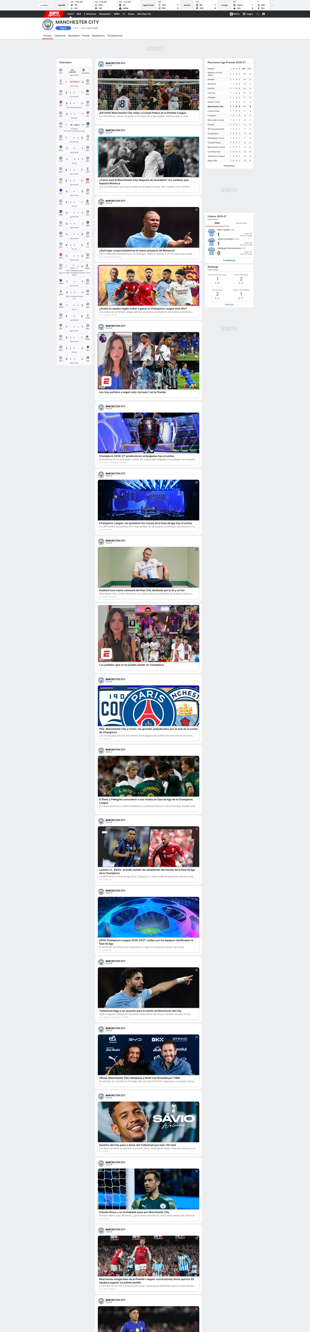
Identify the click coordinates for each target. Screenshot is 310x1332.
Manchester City (215, 106)
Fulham (211, 124)
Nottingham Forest (216, 138)
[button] (257, 14)
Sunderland (213, 133)
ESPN (54, 14)
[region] (229, 115)
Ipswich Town (214, 102)
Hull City (211, 93)
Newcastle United (216, 120)
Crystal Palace (214, 142)
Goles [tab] (217, 223)
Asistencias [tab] (241, 223)
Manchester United (216, 147)
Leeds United (214, 111)
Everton (211, 88)
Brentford (212, 84)
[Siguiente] (272, 5)
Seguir (63, 28)
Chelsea (211, 97)
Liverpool (212, 115)
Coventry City (214, 151)
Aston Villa (212, 160)
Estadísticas (229, 260)
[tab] (217, 223)
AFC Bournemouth (216, 129)
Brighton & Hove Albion (215, 73)
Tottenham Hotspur (216, 156)
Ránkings (229, 304)
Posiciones (229, 166)
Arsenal (211, 79)
